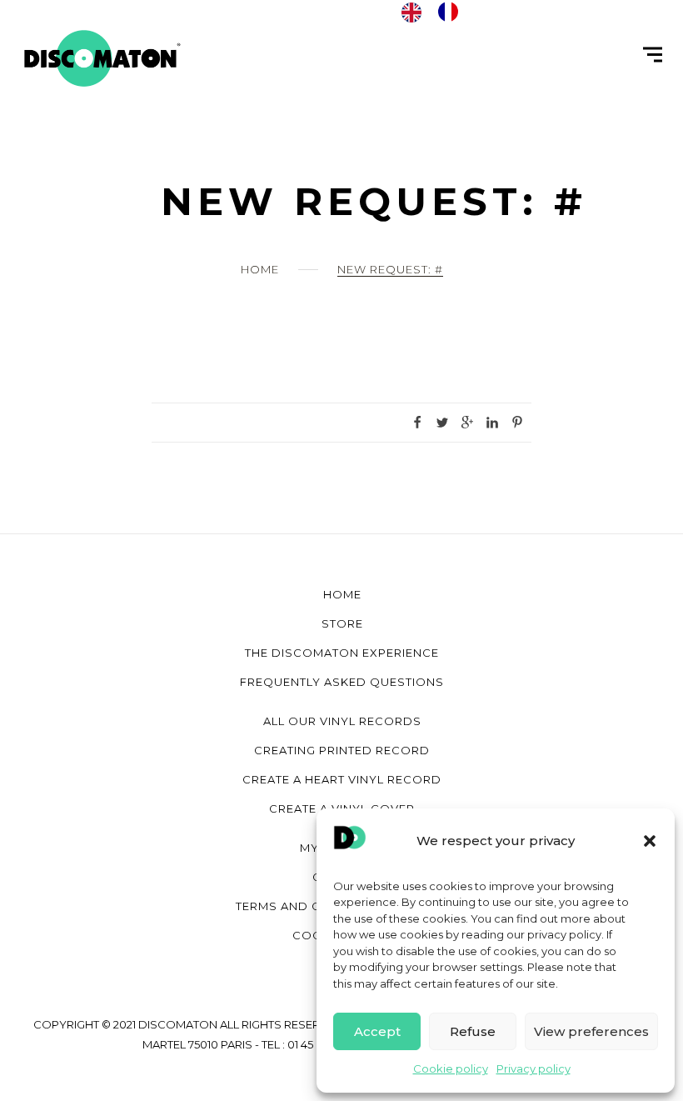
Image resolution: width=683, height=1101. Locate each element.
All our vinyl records (342, 721)
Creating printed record (342, 750)
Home (260, 269)
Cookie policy (450, 1068)
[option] (452, 12)
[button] (649, 841)
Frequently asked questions (342, 681)
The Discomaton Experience (342, 652)
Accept (377, 1031)
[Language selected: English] (438, 11)
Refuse (473, 1031)
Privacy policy (533, 1068)
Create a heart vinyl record (341, 779)
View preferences (591, 1031)
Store (342, 623)
